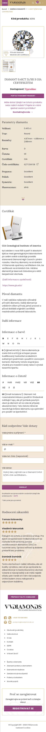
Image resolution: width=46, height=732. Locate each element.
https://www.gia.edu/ (12, 285)
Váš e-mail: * (8, 444)
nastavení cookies (23, 728)
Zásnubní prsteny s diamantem (19, 666)
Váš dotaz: (7, 468)
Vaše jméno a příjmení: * (14, 432)
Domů (4, 9)
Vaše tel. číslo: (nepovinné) (15, 456)
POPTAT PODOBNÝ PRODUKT (23, 96)
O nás (9, 638)
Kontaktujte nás (21, 112)
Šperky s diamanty (14, 662)
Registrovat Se (23, 708)
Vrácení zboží (12, 653)
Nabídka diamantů (17, 9)
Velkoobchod (12, 634)
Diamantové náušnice (15, 669)
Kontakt (10, 642)
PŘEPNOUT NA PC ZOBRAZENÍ (23, 597)
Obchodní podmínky (15, 630)
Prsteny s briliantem (14, 677)
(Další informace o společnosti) (16, 279)
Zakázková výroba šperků (17, 673)
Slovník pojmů (12, 681)
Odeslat (23, 487)
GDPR (15, 496)
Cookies (10, 649)
